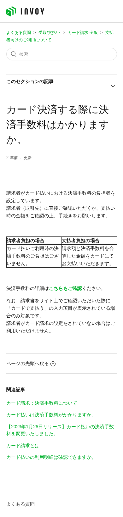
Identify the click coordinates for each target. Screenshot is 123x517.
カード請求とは (22, 445)
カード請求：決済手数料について (41, 403)
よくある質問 (18, 32)
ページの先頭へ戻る (27, 363)
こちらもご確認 (65, 288)
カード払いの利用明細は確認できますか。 (51, 457)
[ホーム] (25, 15)
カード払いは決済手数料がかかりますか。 (51, 414)
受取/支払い (49, 32)
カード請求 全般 (83, 32)
